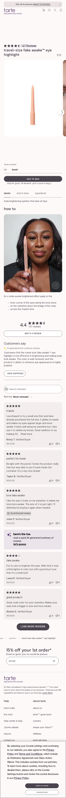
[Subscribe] (53, 661)
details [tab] (7, 193)
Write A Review (33, 333)
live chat (8, 715)
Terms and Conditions (30, 754)
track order (9, 708)
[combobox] (33, 397)
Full (5, 170)
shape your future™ (43, 727)
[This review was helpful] (50, 444)
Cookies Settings (42, 792)
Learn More (47, 693)
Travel (15, 170)
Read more (26, 434)
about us (37, 708)
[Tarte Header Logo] (13, 11)
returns (7, 734)
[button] (43, 11)
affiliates (37, 734)
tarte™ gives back (42, 715)
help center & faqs (13, 721)
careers (37, 721)
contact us (9, 740)
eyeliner (12, 638)
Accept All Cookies (42, 785)
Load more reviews (33, 627)
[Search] (55, 11)
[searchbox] (35, 389)
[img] (5, 45)
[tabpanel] (33, 200)
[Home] (13, 679)
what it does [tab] (22, 193)
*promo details (11, 727)
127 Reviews (28, 46)
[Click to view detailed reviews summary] (14, 374)
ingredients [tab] (40, 193)
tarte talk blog (40, 740)
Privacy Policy (21, 778)
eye (1, 638)
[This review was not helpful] (57, 444)
